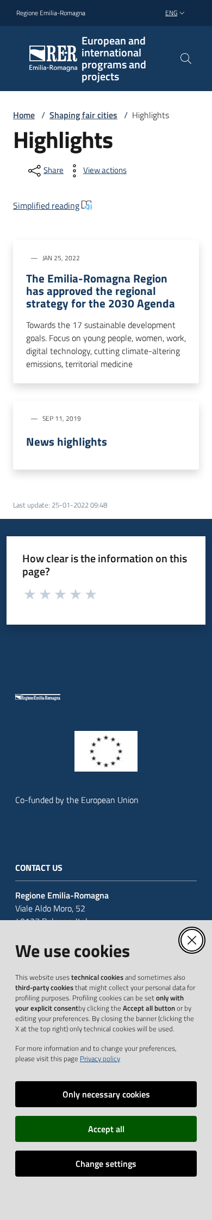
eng (171, 13)
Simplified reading (46, 205)
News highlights (66, 441)
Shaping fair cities (83, 114)
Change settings (106, 1163)
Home (24, 114)
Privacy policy (100, 1058)
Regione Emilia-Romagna (50, 13)
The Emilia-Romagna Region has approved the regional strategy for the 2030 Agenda (100, 291)
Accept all (106, 1128)
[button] (186, 58)
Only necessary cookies (106, 1094)
